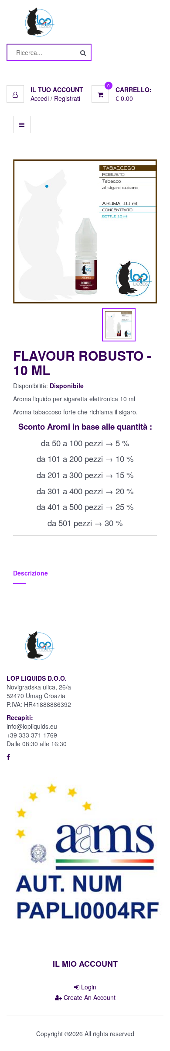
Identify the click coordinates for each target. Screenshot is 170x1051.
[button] (45, 89)
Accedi (40, 98)
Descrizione (30, 573)
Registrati (67, 98)
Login (87, 986)
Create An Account (89, 997)
